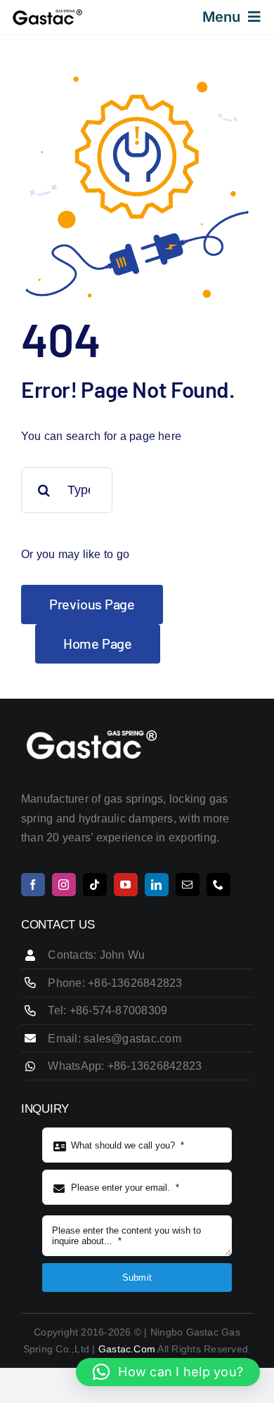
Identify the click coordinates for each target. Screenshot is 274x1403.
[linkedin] (157, 884)
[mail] (188, 884)
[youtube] (126, 884)
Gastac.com (127, 1348)
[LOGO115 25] (47, 14)
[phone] (218, 884)
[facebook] (33, 884)
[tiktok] (95, 884)
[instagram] (64, 884)
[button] (168, 1372)
